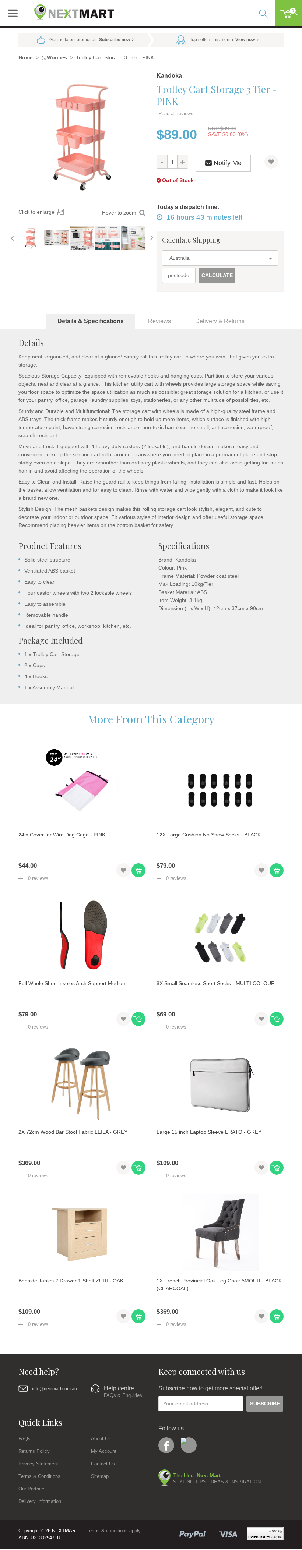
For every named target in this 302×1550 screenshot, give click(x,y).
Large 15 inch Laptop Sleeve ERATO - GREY (209, 1132)
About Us (101, 1438)
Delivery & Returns (220, 321)
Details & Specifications (90, 321)
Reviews (159, 321)
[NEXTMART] (70, 10)
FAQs (24, 1438)
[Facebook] (166, 1445)
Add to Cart (138, 870)
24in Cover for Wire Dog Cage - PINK (61, 835)
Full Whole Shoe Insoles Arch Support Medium (72, 983)
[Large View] (30, 238)
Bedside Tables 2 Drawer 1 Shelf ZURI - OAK (70, 1281)
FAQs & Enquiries (123, 1395)
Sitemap (100, 1476)
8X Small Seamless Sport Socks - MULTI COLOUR (216, 983)
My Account (103, 1451)
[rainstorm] (265, 1533)
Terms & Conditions (39, 1476)
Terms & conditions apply (114, 1530)
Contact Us (103, 1463)
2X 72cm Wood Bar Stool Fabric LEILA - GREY (72, 1132)
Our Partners (32, 1488)
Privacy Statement (38, 1463)
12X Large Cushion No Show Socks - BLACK (209, 835)
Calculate (217, 275)
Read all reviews (175, 113)
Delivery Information (39, 1501)
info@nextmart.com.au (54, 1388)
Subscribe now (114, 39)
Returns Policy (34, 1451)
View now (245, 39)
